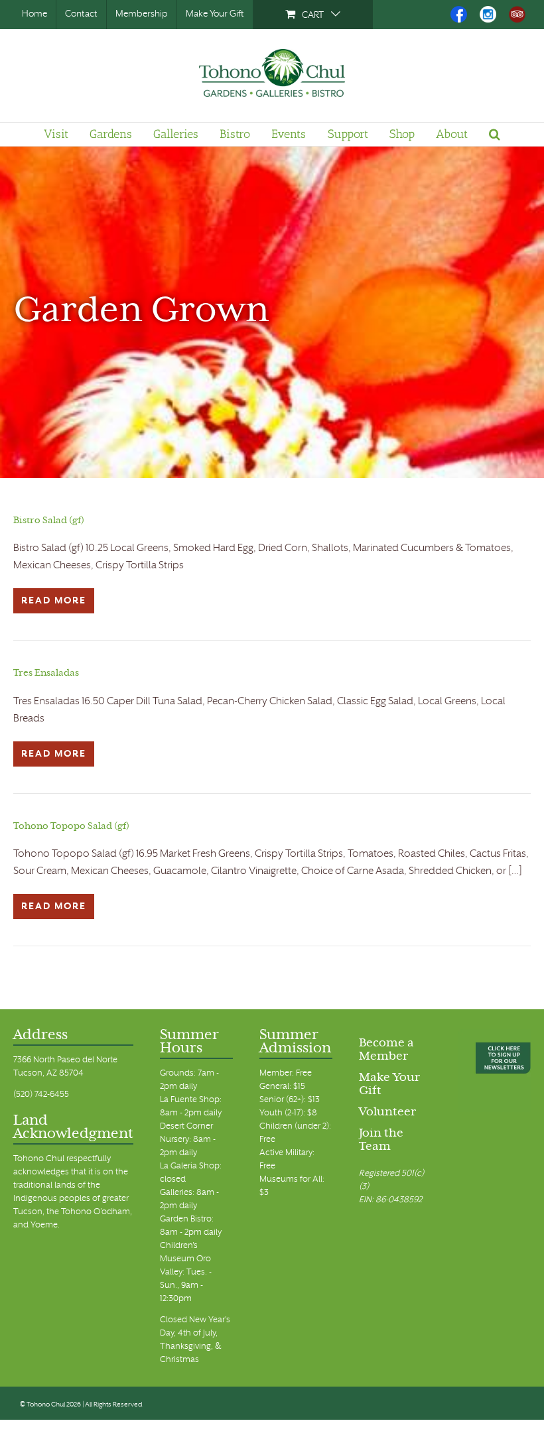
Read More (53, 601)
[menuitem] (313, 14)
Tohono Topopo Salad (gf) (71, 826)
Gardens (111, 134)
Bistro (235, 134)
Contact (81, 14)
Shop (402, 134)
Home (34, 14)
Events (288, 134)
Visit (56, 134)
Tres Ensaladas (46, 673)
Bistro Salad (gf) (48, 521)
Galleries (175, 134)
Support (348, 134)
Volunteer (387, 1112)
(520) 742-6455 (41, 1095)
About (452, 134)
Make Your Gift (215, 14)
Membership (141, 14)
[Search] (494, 134)
